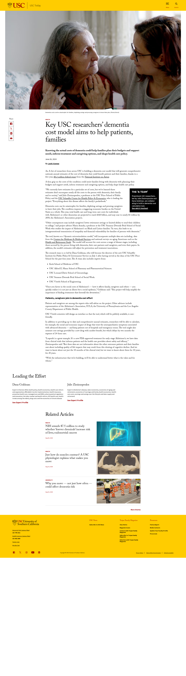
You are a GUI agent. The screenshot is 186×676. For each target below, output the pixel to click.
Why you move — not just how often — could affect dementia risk (68, 485)
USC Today (35, 5)
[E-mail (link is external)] (11, 138)
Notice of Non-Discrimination (153, 553)
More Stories (136, 510)
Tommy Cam (15, 542)
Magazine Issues (125, 528)
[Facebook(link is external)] (11, 123)
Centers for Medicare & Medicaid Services (72, 239)
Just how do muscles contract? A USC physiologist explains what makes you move (67, 458)
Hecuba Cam (16, 545)
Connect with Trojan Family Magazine (128, 531)
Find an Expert (154, 525)
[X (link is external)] (11, 128)
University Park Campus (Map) (21, 530)
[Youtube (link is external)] (32, 552)
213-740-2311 (16, 533)
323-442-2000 (16, 538)
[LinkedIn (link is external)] (11, 133)
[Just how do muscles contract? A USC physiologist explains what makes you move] (119, 462)
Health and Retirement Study (58, 242)
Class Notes (123, 525)
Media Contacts (155, 528)
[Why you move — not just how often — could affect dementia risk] (119, 491)
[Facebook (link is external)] (13, 552)
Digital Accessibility (169, 553)
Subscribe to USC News (96, 525)
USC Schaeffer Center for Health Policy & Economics (82, 198)
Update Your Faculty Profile (159, 531)
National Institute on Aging (97, 177)
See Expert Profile (20, 402)
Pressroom (153, 534)
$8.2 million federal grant (65, 177)
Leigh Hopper (53, 163)
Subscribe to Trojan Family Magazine (128, 536)
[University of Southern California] (16, 5)
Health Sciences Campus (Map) (21, 536)
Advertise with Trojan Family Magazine (129, 540)
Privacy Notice (139, 553)
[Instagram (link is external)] (26, 552)
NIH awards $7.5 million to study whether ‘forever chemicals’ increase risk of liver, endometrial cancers (67, 430)
